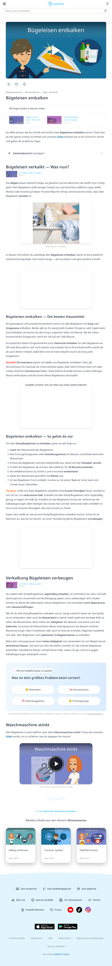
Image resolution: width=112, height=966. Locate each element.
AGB (50, 938)
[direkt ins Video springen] (56, 223)
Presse (58, 909)
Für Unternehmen (73, 900)
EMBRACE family (61, 954)
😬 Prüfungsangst (79, 701)
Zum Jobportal (89, 888)
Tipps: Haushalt (50, 92)
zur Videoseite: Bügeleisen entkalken (57, 811)
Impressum (36, 938)
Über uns (20, 900)
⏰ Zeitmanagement (33, 701)
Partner (96, 900)
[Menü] (107, 4)
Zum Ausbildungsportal (59, 888)
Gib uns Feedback (56, 946)
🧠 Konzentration (79, 689)
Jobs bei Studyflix (44, 900)
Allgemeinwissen (14, 92)
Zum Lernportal (28, 888)
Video (60, 136)
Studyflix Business (35, 909)
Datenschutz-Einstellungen (90, 938)
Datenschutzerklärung (95, 714)
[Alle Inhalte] (4, 4)
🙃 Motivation (33, 689)
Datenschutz (64, 938)
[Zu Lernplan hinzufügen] (8, 84)
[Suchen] (105, 10)
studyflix (58, 4)
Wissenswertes (32, 92)
